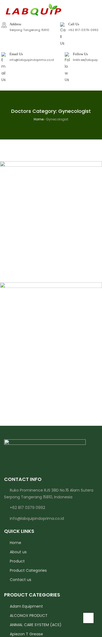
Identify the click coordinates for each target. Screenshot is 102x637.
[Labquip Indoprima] (33, 10)
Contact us (20, 579)
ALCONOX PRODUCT (29, 615)
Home (15, 542)
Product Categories (28, 570)
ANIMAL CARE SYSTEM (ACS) (35, 624)
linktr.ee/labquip (85, 60)
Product (17, 561)
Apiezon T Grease (26, 634)
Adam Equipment (26, 606)
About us (18, 552)
